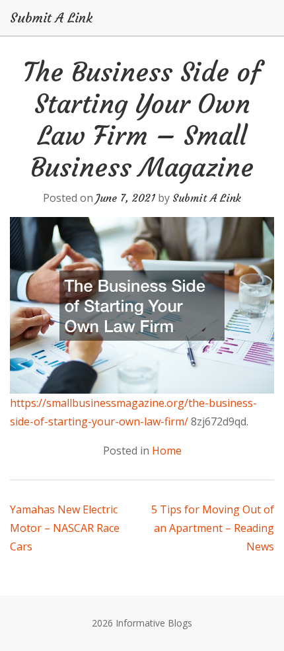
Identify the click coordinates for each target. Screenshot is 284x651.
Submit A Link (51, 18)
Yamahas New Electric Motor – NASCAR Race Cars (65, 528)
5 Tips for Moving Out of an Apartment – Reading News (212, 528)
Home (167, 450)
